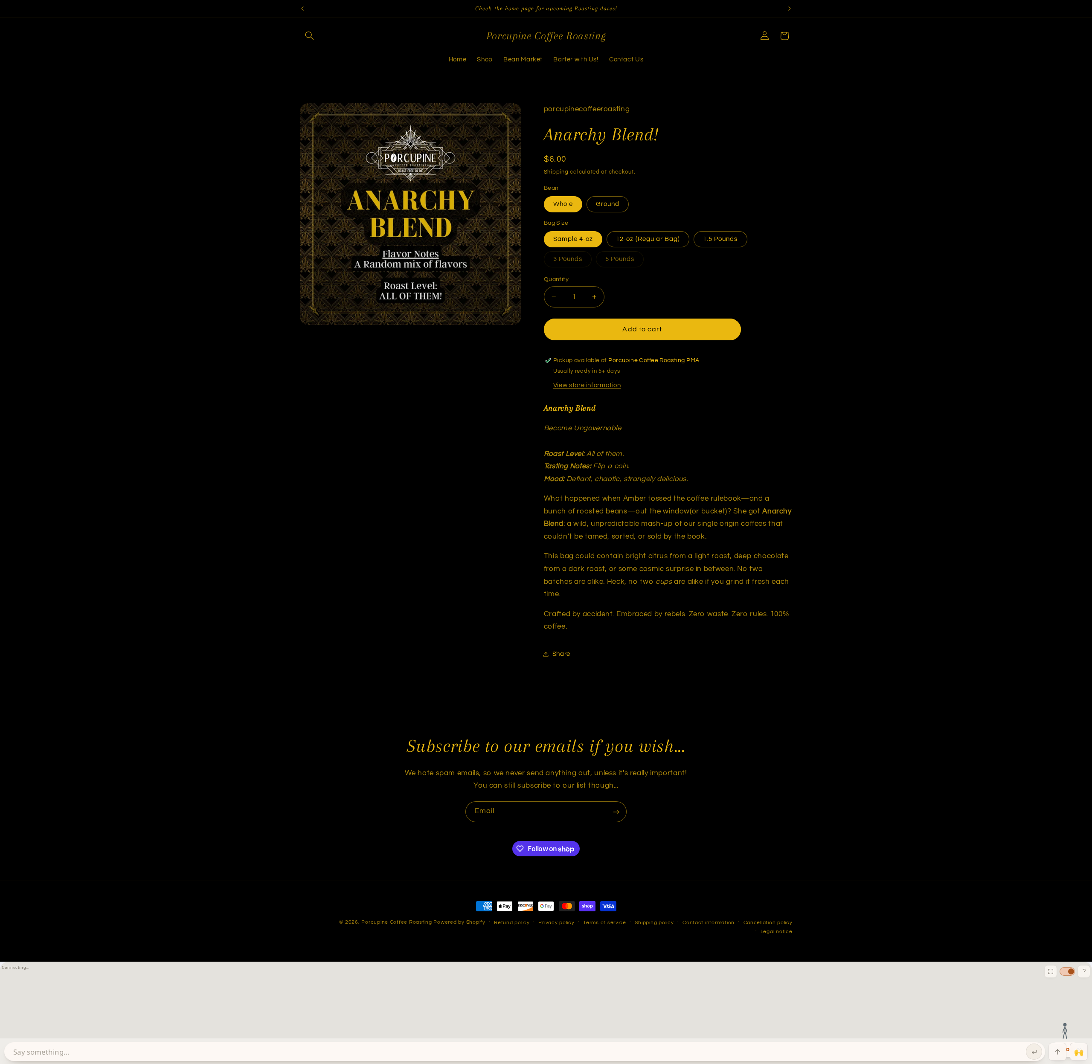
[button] (309, 36)
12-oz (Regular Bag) (648, 239)
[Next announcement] (789, 8)
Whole (563, 204)
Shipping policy (654, 922)
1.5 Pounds (720, 239)
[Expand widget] (1050, 971)
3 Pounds (572, 261)
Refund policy (512, 922)
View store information (587, 385)
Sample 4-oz (573, 239)
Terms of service (604, 922)
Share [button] (561, 654)
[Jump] (1057, 1052)
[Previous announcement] (302, 8)
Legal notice (777, 931)
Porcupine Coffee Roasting (396, 922)
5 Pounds (624, 261)
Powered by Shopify (459, 922)
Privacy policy (556, 922)
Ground (607, 204)
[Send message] (1034, 1052)
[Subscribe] (616, 811)
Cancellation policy (768, 922)
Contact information (708, 922)
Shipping (556, 172)
